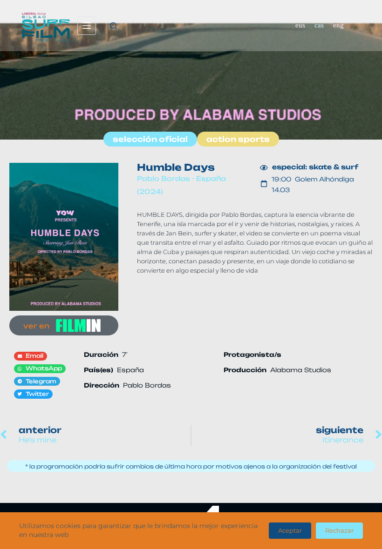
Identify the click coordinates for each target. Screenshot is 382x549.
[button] (30, 356)
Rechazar (339, 530)
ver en (36, 325)
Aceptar (290, 530)
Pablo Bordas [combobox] (147, 385)
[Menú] (86, 25)
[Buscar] (113, 25)
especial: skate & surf (315, 167)
